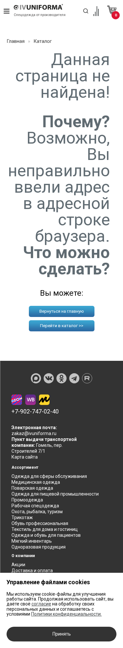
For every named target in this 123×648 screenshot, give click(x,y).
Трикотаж (22, 517)
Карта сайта (24, 457)
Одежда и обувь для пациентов (46, 535)
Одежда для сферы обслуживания (49, 476)
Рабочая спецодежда (35, 505)
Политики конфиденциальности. (66, 614)
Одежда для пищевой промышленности (55, 494)
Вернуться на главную (61, 311)
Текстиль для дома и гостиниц (44, 529)
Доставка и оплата (32, 570)
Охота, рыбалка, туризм (37, 511)
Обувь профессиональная (39, 523)
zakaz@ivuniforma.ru (33, 433)
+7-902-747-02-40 (35, 411)
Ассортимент (24, 467)
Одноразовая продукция (38, 547)
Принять (61, 634)
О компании (23, 555)
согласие (41, 603)
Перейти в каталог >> (61, 325)
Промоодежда (27, 499)
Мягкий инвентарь (31, 541)
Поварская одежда (32, 488)
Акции (18, 564)
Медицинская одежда (35, 482)
